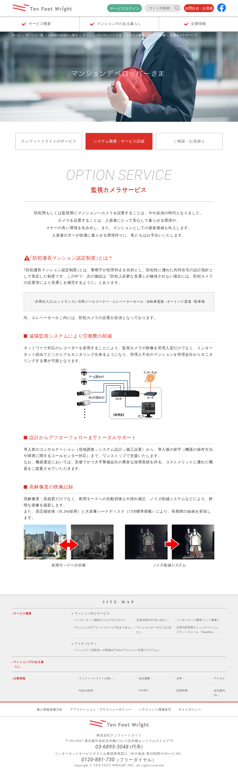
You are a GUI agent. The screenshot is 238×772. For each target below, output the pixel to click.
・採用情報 (181, 690)
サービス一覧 (35, 35)
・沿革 (179, 678)
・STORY (143, 690)
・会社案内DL (218, 693)
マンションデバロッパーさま (102, 35)
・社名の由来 (85, 690)
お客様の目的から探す (63, 35)
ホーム (16, 35)
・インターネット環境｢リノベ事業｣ (197, 620)
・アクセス (218, 681)
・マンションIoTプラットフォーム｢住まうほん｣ (102, 627)
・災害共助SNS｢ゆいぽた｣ (151, 620)
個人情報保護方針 (50, 709)
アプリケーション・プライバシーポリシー (101, 709)
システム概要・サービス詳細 (145, 35)
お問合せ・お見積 (199, 8)
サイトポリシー (189, 709)
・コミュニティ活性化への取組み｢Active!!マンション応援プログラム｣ (116, 650)
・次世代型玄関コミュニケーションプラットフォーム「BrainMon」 (196, 630)
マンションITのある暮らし (29, 664)
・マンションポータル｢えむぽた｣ (152, 630)
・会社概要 (144, 678)
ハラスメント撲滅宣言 (155, 709)
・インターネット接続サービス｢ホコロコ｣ (99, 620)
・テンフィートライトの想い (95, 678)
